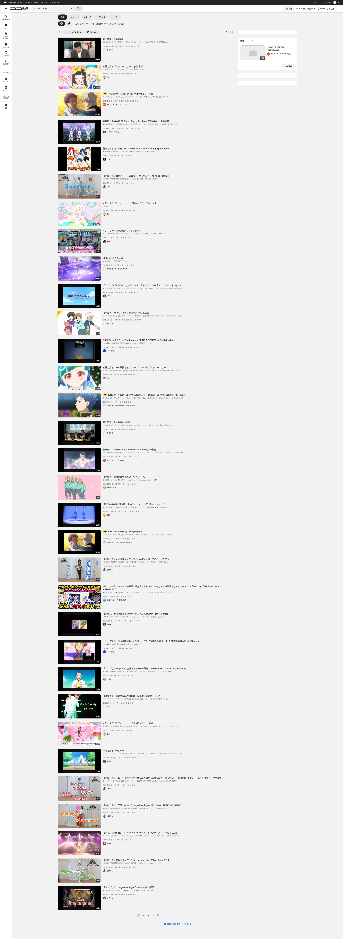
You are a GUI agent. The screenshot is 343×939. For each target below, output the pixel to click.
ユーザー (114, 17)
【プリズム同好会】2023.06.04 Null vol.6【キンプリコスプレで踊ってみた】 (141, 832)
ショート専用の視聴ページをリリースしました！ (315, 8)
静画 (14, 2)
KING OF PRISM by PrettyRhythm (122, 531)
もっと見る (288, 66)
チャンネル (28, 2)
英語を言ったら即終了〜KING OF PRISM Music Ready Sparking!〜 (136, 148)
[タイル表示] (231, 32)
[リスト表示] (226, 32)
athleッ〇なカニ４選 (113, 258)
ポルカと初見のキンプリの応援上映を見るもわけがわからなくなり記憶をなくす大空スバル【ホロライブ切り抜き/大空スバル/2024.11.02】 (162, 588)
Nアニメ (48, 2)
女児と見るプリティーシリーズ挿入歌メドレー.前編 (128, 723)
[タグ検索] (69, 23)
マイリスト (101, 17)
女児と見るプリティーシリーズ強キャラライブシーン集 (129, 203)
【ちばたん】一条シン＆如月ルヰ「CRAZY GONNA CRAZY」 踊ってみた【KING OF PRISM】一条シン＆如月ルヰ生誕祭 (162, 778)
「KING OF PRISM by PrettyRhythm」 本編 (128, 93)
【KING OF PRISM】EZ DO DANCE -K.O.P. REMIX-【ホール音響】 (136, 613)
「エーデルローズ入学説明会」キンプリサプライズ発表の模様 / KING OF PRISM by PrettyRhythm (151, 641)
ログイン (313, 2)
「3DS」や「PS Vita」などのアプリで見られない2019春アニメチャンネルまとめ (142, 285)
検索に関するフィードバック (179, 924)
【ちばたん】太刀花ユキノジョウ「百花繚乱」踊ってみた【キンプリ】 (137, 559)
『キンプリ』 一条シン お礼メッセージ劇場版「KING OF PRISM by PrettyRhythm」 (145, 668)
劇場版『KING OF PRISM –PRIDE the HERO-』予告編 (129, 449)
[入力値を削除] (71, 8)
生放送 (20, 2)
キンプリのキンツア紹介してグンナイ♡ (122, 230)
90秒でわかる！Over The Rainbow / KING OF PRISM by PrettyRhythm (138, 340)
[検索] (78, 8)
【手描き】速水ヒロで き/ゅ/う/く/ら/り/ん (124, 477)
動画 (10, 2)
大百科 (36, 2)
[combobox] (53, 8)
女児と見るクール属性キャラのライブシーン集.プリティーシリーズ (135, 367)
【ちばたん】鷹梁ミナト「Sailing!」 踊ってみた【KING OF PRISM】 (136, 176)
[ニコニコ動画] (19, 8)
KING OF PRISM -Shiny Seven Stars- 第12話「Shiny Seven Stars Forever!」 (145, 394)
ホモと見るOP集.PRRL (114, 750)
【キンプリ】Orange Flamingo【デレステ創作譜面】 (129, 887)
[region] (6, 475)
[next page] (158, 915)
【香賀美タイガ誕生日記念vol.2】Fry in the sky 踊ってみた (132, 695)
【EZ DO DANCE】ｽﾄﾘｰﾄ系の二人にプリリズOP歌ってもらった (134, 504)
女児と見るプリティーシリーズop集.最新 (123, 66)
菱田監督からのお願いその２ (117, 422)
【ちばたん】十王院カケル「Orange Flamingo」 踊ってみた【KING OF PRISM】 (142, 805)
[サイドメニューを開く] (6, 8)
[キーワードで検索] (61, 23)
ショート (74, 17)
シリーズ (87, 17)
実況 (41, 2)
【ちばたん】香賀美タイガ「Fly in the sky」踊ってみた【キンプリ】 (136, 860)
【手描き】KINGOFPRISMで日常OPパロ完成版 (126, 312)
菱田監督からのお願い (113, 39)
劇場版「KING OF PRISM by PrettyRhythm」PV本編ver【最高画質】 (137, 121)
